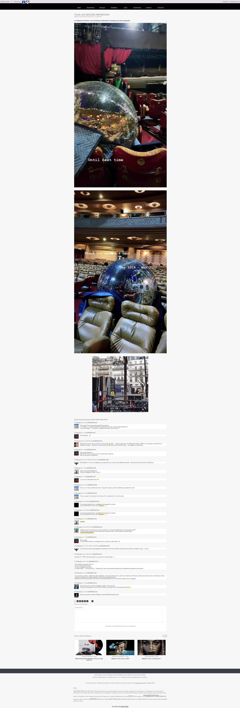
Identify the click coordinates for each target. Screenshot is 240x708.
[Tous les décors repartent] (120, 23)
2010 (85, 691)
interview (97, 696)
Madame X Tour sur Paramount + (151, 658)
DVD (131, 693)
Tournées (114, 8)
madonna (151, 696)
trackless (159, 699)
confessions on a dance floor (154, 691)
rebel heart (112, 699)
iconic (86, 696)
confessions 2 (133, 691)
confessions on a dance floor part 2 (83, 693)
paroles (93, 699)
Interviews (137, 8)
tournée (154, 699)
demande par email (140, 683)
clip (123, 691)
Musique (102, 8)
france (145, 693)
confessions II (141, 691)
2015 (88, 691)
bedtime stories (117, 691)
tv (78, 701)
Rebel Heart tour (133, 699)
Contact (149, 8)
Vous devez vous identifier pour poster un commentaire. (120, 626)
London (126, 696)
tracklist (164, 699)
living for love (120, 696)
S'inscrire (225, 2)
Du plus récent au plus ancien (82, 419)
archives (161, 8)
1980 (74, 691)
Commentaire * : (79, 607)
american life (101, 691)
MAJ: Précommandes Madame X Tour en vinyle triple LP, (89, 659)
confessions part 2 (117, 693)
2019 (95, 691)
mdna (80, 699)
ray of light (105, 699)
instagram (91, 696)
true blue (75, 701)
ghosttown (150, 693)
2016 (92, 691)
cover (124, 693)
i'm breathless (81, 696)
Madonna (162, 696)
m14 (135, 696)
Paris (87, 699)
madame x (140, 696)
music (84, 699)
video (81, 701)
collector (126, 691)
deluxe (128, 693)
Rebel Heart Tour (143, 699)
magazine (75, 699)
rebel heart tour (122, 699)
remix (150, 699)
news (79, 8)
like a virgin (110, 696)
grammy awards (158, 693)
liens (125, 8)
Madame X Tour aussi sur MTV (120, 658)
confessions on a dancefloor (102, 693)
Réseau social (5, 2)
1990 (78, 691)
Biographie (90, 8)
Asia (106, 691)
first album (140, 693)
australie (110, 691)
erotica (135, 693)
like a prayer (103, 696)
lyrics (131, 696)
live (115, 696)
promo (99, 699)
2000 (82, 691)
